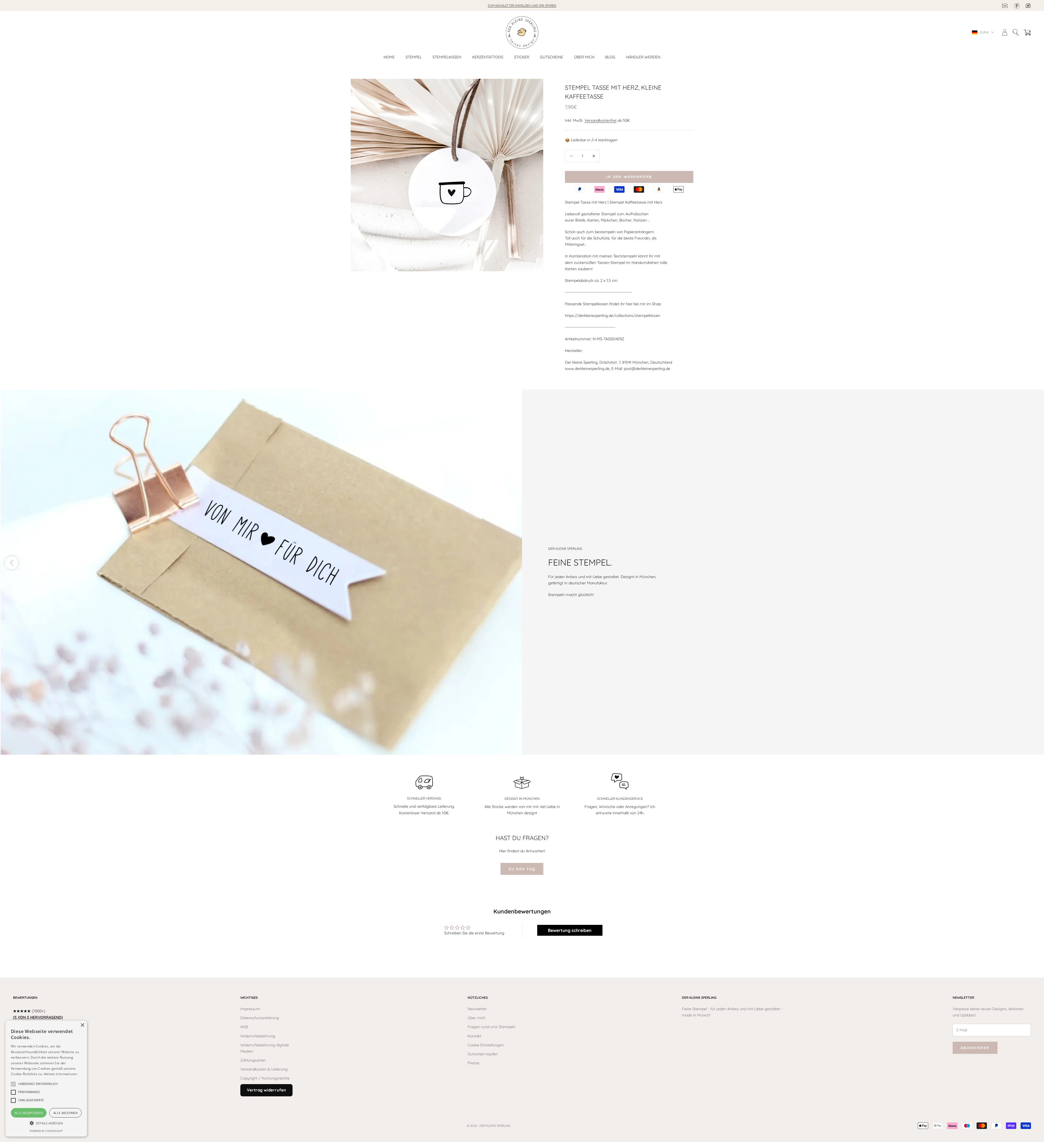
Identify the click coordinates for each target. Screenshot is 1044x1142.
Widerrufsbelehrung (257, 1036)
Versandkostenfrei (600, 120)
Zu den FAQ (521, 869)
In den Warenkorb (629, 176)
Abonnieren (975, 1048)
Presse (473, 1062)
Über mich (584, 57)
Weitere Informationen (60, 1074)
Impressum (250, 1008)
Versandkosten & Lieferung (264, 1069)
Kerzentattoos (487, 57)
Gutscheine (551, 57)
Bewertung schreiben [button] (570, 930)
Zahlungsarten (253, 1060)
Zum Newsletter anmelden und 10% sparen (522, 5)
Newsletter (477, 1008)
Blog (610, 57)
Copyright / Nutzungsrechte (265, 1078)
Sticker (521, 57)
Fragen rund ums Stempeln (491, 1026)
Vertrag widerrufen (266, 1090)
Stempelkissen (447, 57)
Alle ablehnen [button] (65, 1113)
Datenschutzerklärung (259, 1017)
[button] (38, 1084)
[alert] (46, 1079)
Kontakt (474, 1036)
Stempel (414, 57)
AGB (244, 1026)
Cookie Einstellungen (486, 1045)
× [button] (82, 1025)
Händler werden (643, 57)
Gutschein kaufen (483, 1053)
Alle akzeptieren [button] (29, 1113)
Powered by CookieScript (46, 1131)
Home (389, 57)
